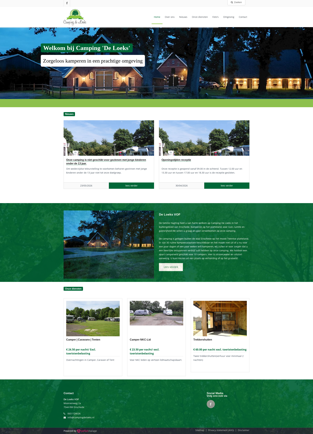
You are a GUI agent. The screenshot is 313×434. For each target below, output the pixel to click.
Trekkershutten (202, 339)
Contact (243, 16)
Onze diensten (200, 16)
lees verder (171, 267)
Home (157, 16)
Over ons (170, 16)
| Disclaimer (241, 430)
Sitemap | (201, 430)
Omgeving (228, 16)
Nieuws (183, 16)
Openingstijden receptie (176, 160)
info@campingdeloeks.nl (80, 417)
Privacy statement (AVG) (221, 430)
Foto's (215, 16)
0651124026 (74, 413)
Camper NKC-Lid (140, 339)
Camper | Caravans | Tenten (83, 339)
